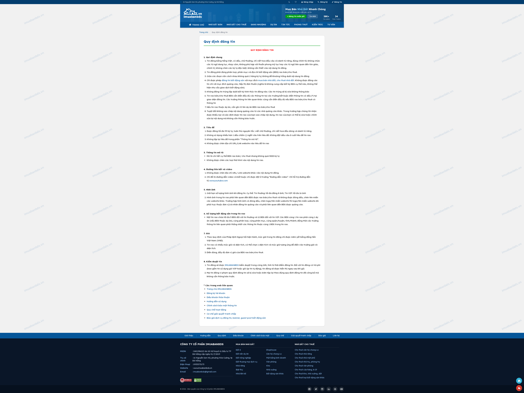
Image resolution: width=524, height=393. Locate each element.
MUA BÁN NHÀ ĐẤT (245, 344)
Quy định (222, 335)
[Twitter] (316, 389)
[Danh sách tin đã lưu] (296, 2)
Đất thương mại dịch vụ (246, 362)
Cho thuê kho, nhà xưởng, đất (308, 373)
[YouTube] (341, 389)
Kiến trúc (317, 24)
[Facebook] (309, 389)
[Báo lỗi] (519, 381)
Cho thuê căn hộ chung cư (306, 350)
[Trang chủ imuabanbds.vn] (196, 13)
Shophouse (271, 350)
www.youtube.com (218, 180)
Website (184, 368)
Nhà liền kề (241, 373)
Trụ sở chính (183, 359)
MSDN (183, 351)
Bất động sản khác (275, 373)
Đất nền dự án (242, 354)
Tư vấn (331, 24)
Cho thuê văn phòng (304, 365)
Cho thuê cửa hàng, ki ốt (306, 369)
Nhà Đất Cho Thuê (236, 24)
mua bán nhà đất (267, 80)
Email (183, 371)
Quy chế (280, 335)
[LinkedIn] (328, 389)
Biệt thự (239, 369)
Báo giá (322, 335)
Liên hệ (336, 335)
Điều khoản (238, 335)
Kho (268, 365)
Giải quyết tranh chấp (301, 335)
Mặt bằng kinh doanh (276, 358)
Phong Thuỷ (301, 24)
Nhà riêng (240, 365)
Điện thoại (185, 364)
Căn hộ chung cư (274, 354)
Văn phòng (271, 362)
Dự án (273, 24)
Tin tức (285, 24)
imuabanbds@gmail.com (204, 371)
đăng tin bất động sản (233, 80)
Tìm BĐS (312, 16)
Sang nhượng (258, 24)
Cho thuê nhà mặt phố (305, 358)
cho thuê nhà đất (285, 80)
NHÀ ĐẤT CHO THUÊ (305, 344)
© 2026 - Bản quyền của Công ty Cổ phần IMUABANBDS (202, 389)
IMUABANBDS (232, 265)
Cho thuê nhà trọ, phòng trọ (307, 362)
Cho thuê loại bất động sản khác (309, 377)
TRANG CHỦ (198, 25)
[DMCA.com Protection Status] (198, 380)
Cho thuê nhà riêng (303, 354)
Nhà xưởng (271, 369)
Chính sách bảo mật (260, 335)
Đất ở (238, 350)
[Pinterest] (335, 389)
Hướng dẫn (205, 335)
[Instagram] (322, 389)
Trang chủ (203, 32)
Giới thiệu (188, 335)
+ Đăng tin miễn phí (296, 16)
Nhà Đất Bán (215, 24)
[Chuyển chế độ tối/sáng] (289, 2)
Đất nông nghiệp (243, 358)
